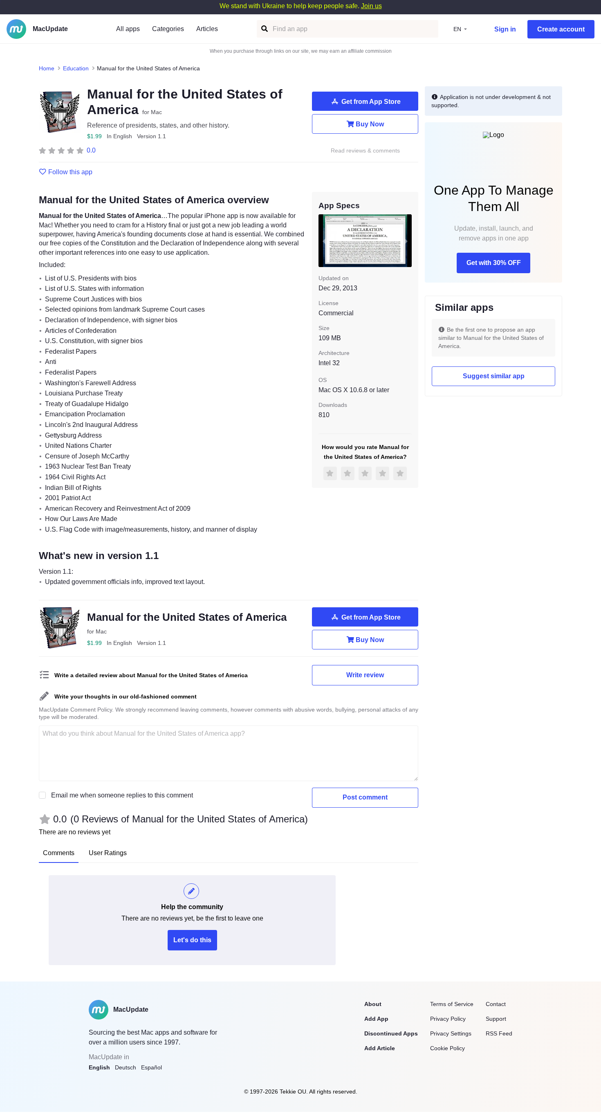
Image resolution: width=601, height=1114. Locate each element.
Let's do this (192, 940)
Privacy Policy (448, 1018)
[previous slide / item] (324, 240)
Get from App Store (371, 101)
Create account (561, 29)
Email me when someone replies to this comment (122, 795)
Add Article (379, 1048)
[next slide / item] (406, 240)
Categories (168, 29)
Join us (371, 6)
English (99, 1067)
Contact (496, 1004)
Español (151, 1067)
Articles (207, 29)
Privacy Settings (450, 1033)
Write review (365, 675)
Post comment (365, 797)
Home (46, 68)
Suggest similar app (494, 376)
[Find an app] (264, 29)
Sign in (505, 29)
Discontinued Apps (391, 1033)
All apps (128, 29)
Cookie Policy (447, 1048)
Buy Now (370, 124)
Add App (376, 1018)
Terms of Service (451, 1004)
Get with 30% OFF (493, 262)
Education (76, 68)
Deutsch (125, 1067)
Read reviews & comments (365, 150)
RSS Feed (499, 1033)
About (372, 1004)
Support (496, 1018)
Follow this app (70, 172)
